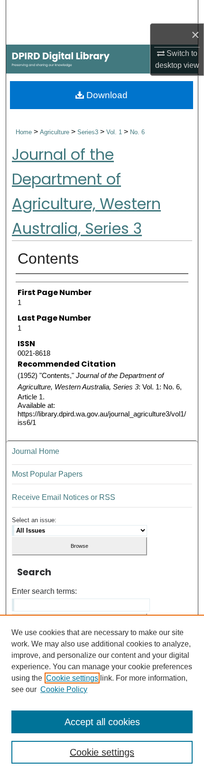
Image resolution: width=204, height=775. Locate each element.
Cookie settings (72, 678)
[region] (102, 695)
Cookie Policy (63, 689)
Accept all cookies (102, 722)
